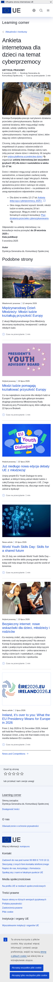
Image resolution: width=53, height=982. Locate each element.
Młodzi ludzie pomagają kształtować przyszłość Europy (24, 387)
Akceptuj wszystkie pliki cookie (26, 968)
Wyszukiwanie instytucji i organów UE (20, 925)
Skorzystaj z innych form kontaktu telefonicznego (25, 864)
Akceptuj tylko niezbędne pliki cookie (29, 975)
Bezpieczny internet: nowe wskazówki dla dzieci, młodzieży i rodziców (26, 627)
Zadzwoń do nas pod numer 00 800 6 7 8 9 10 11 (25, 860)
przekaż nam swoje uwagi (20, 781)
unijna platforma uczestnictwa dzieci (25, 156)
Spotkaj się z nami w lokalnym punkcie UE (22, 872)
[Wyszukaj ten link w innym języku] (44, 156)
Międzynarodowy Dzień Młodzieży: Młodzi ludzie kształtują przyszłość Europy (22, 311)
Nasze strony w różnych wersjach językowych (24, 899)
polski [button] (34, 10)
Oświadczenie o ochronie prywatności (20, 826)
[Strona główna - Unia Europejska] (16, 10)
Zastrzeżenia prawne (12, 908)
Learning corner (11, 794)
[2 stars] (8, 773)
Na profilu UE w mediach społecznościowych (24, 886)
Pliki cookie (7, 912)
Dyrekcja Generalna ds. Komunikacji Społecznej (25, 251)
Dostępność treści (10, 809)
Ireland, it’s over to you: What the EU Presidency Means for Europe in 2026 (26, 718)
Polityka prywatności (12, 903)
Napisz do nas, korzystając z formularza (21, 868)
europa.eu (25, 846)
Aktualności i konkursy (16, 32)
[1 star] (6, 773)
